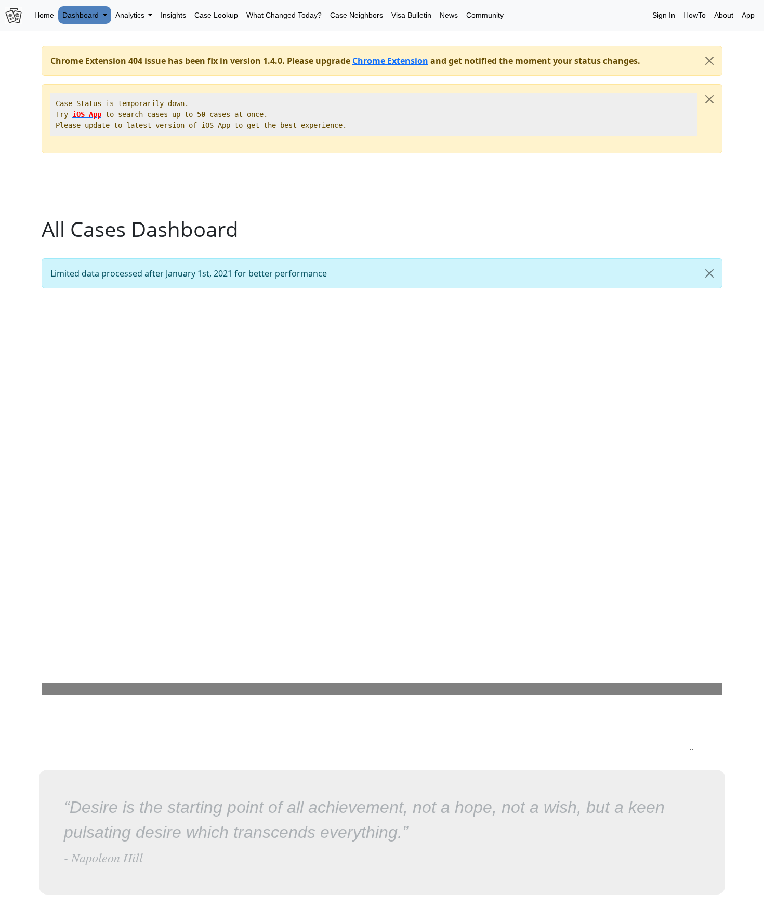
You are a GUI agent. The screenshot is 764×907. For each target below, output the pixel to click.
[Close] (709, 60)
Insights (173, 15)
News (449, 15)
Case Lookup (216, 15)
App (748, 15)
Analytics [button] (131, 15)
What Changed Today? (284, 15)
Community (485, 15)
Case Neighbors (356, 15)
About (723, 15)
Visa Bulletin (411, 15)
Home (44, 15)
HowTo (694, 15)
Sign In (663, 15)
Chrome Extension (390, 61)
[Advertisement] (382, 185)
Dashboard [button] (81, 15)
